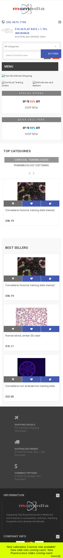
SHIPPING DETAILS (25, 424)
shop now (31, 107)
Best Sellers (16, 247)
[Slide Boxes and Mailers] (47, 84)
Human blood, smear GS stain (22, 335)
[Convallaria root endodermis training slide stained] (31, 368)
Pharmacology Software (31, 165)
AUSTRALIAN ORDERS (26, 449)
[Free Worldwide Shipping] (31, 75)
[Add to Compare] (50, 203)
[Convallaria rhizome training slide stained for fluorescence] (31, 192)
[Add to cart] (13, 203)
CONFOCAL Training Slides (32, 159)
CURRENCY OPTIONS (26, 473)
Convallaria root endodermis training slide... (31, 386)
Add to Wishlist (31, 205)
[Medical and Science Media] (31, 9)
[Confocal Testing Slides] (16, 84)
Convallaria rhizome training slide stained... (30, 210)
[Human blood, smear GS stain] (31, 318)
